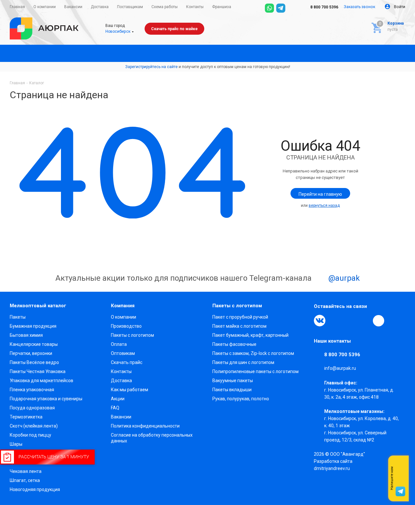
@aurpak (343, 278)
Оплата (119, 344)
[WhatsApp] (269, 8)
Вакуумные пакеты (232, 380)
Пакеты (18, 317)
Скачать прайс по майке (174, 29)
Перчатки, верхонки (31, 353)
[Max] (292, 8)
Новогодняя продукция (35, 489)
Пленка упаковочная (32, 389)
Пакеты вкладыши (232, 389)
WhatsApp (364, 320)
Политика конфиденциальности (145, 426)
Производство (126, 326)
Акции (117, 398)
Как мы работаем (129, 389)
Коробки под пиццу (30, 435)
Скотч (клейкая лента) (34, 426)
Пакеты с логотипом (132, 335)
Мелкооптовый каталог (38, 306)
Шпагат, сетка (25, 480)
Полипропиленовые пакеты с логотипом (255, 371)
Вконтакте (320, 320)
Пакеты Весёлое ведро (34, 362)
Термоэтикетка (26, 416)
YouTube (349, 320)
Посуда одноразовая (32, 407)
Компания (123, 306)
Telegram (334, 320)
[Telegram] (280, 8)
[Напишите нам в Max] (400, 465)
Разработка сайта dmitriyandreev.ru (333, 465)
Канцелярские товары (34, 344)
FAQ (115, 407)
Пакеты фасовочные (234, 344)
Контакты (121, 371)
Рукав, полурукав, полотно (240, 398)
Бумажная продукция (33, 326)
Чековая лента (26, 471)
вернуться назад (324, 205)
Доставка (121, 380)
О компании (123, 317)
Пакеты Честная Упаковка (37, 371)
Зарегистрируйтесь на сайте (151, 67)
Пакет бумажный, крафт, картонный (250, 335)
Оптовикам (123, 353)
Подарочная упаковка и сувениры (46, 398)
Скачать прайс (126, 362)
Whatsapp (400, 478)
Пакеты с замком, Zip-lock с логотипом (253, 353)
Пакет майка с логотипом (239, 326)
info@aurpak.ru (340, 368)
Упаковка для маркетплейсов (41, 380)
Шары (16, 444)
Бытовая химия (26, 335)
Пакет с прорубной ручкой (240, 317)
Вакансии (121, 416)
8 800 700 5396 (323, 7)
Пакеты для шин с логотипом (243, 362)
